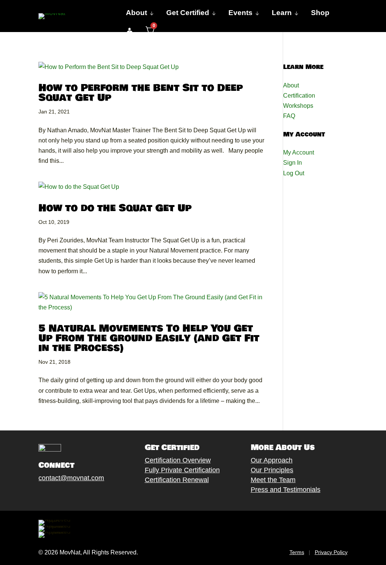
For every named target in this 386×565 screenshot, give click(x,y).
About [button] (136, 13)
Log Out (293, 173)
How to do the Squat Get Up (114, 208)
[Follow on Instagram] (65, 496)
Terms (297, 552)
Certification (299, 95)
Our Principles (272, 470)
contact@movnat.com (71, 478)
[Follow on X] (50, 496)
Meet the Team (273, 480)
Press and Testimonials (285, 489)
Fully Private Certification (182, 470)
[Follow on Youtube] (80, 496)
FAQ (289, 116)
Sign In (292, 162)
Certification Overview (178, 460)
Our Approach (272, 460)
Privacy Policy (331, 552)
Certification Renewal (177, 480)
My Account (298, 152)
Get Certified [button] (187, 13)
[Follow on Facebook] (35, 496)
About (291, 85)
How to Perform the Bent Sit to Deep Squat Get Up (140, 93)
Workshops (298, 106)
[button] (129, 31)
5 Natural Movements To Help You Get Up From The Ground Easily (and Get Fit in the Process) (148, 338)
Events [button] (240, 13)
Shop (320, 13)
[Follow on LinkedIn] (95, 496)
